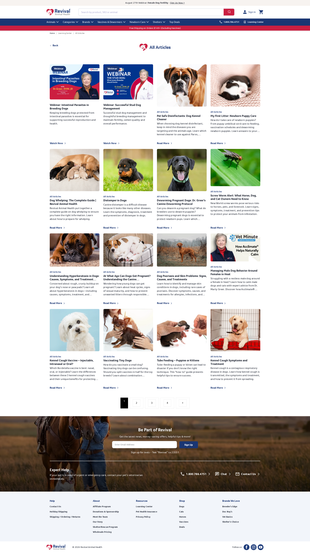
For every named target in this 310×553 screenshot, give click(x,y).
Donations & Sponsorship (106, 511)
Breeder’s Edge (229, 506)
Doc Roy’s (227, 511)
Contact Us (55, 506)
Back (55, 45)
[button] (261, 12)
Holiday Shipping (58, 511)
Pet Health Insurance (146, 511)
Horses (182, 516)
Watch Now (56, 143)
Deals (182, 527)
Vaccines (183, 521)
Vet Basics (227, 516)
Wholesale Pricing (102, 531)
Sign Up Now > (177, 2)
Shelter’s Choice (230, 521)
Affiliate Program (102, 506)
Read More (163, 143)
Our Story (98, 521)
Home (52, 33)
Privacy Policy (143, 516)
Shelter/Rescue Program (105, 527)
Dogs (181, 506)
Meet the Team (100, 516)
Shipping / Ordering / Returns (65, 516)
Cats (181, 511)
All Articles (80, 33)
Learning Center (65, 33)
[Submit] (229, 12)
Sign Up (188, 444)
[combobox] (156, 12)
